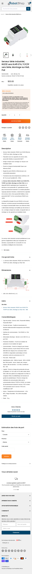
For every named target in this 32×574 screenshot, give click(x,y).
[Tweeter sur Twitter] (26, 127)
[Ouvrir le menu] (2, 3)
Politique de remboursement (9, 463)
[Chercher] (28, 9)
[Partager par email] (29, 127)
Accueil (2, 14)
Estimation (6, 456)
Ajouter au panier (16, 121)
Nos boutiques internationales (8, 540)
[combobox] (14, 9)
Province (4, 438)
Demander (19, 141)
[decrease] (9, 115)
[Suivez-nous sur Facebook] (3, 551)
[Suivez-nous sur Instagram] (9, 551)
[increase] (19, 115)
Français (5, 542)
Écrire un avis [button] (16, 416)
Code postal (5, 446)
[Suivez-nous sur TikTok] (18, 551)
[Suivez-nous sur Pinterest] (12, 551)
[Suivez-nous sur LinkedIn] (21, 551)
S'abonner (16, 532)
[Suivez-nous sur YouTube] (15, 551)
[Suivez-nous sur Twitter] (6, 551)
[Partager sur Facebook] (20, 127)
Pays (3, 431)
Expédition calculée (13, 85)
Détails (4, 141)
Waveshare (5, 74)
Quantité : (4, 115)
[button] (31, 55)
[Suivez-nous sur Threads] (24, 551)
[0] (29, 3)
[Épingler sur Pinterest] (23, 127)
